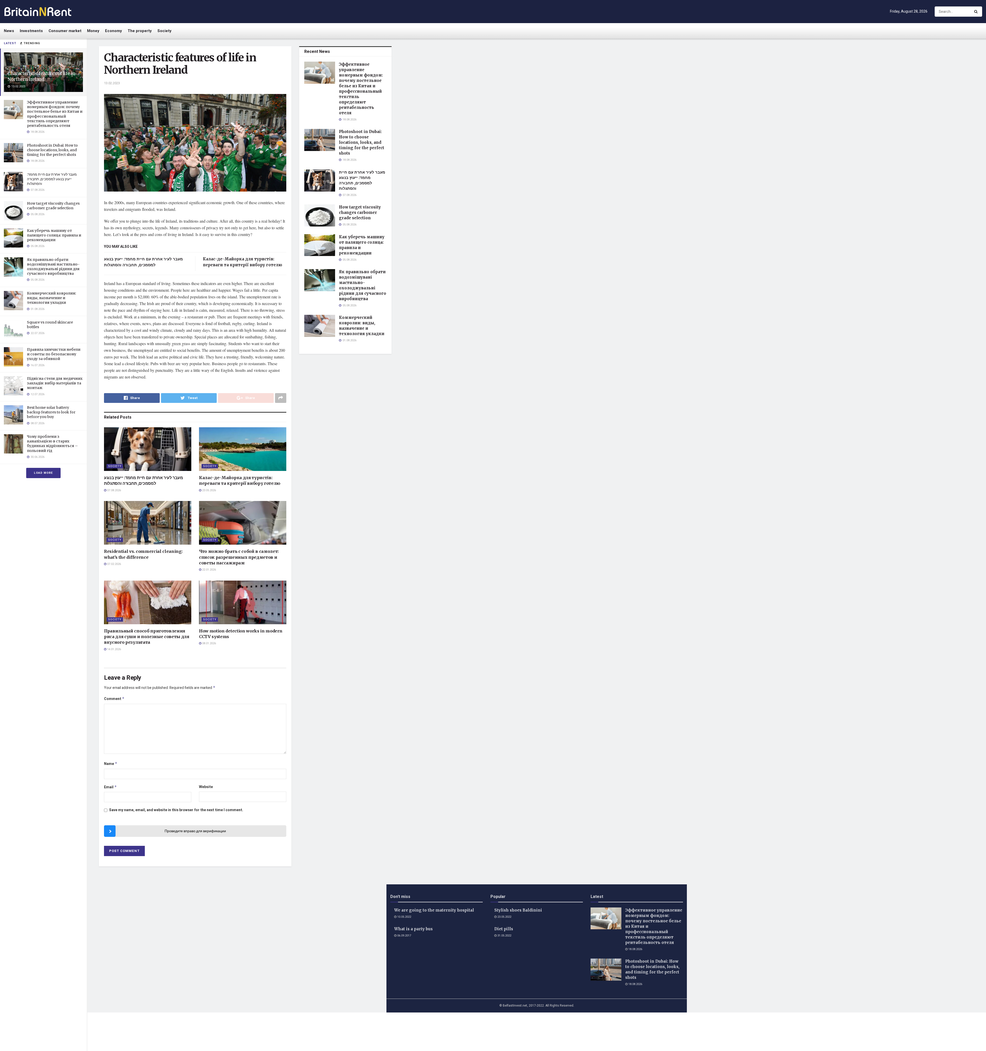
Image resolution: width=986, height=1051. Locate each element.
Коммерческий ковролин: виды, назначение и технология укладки (51, 298)
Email (110, 787)
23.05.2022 (504, 917)
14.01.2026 (113, 649)
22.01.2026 (208, 569)
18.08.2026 (635, 949)
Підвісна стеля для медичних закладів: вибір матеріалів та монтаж (54, 383)
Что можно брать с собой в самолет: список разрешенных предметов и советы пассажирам (239, 557)
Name (110, 763)
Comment (114, 699)
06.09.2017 (403, 935)
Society (164, 31)
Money (93, 31)
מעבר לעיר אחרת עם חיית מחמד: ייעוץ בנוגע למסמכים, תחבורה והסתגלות (52, 179)
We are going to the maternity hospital (434, 910)
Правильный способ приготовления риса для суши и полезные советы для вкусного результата (146, 636)
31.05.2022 (504, 935)
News (9, 31)
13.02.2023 (112, 83)
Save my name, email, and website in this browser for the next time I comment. (176, 810)
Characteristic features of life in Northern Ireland (41, 76)
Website (206, 787)
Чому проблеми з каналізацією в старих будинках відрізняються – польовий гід (52, 443)
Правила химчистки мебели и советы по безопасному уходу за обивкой (53, 354)
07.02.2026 (113, 564)
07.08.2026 (113, 490)
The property (140, 31)
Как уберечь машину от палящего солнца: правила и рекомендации (54, 235)
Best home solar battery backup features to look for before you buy (51, 412)
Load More (43, 473)
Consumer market (65, 31)
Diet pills (503, 928)
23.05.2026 (208, 490)
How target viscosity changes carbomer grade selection (53, 205)
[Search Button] (977, 11)
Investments (31, 31)
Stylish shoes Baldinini (518, 910)
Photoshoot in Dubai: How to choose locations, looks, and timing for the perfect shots (52, 150)
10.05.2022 (403, 917)
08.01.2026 (208, 643)
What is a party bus (413, 928)
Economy (113, 31)
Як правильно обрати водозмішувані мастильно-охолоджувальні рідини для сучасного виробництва (53, 266)
